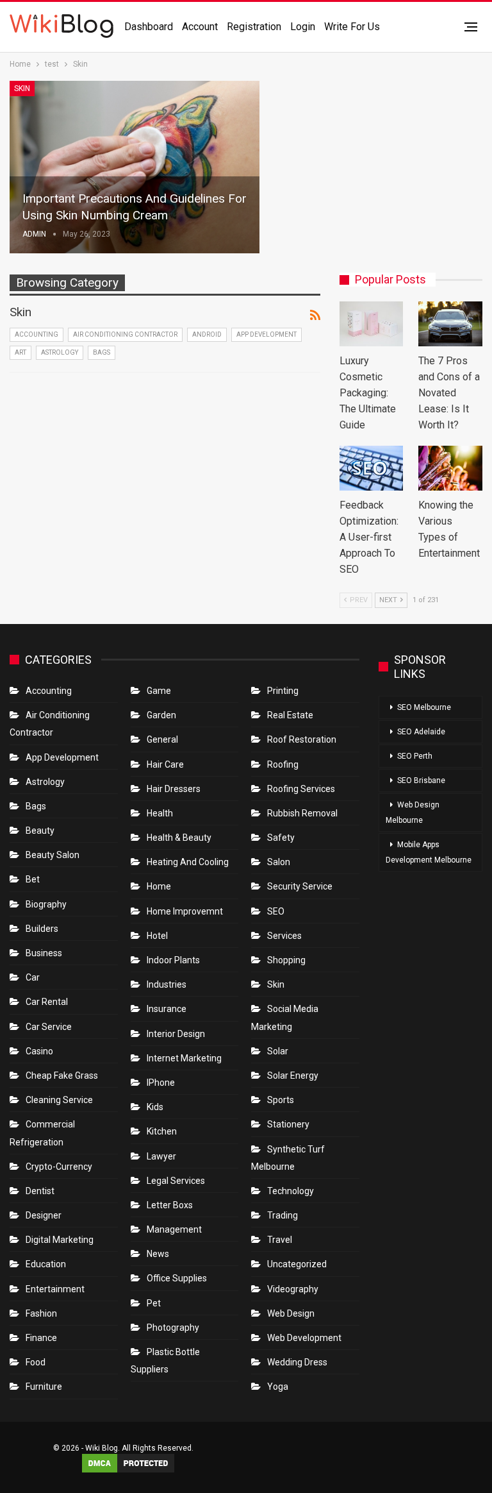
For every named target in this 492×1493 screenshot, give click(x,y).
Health (160, 813)
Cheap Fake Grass (62, 1075)
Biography (46, 904)
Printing (283, 691)
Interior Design (176, 1034)
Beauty (40, 830)
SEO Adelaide (421, 731)
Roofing (283, 764)
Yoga (277, 1386)
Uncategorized (297, 1264)
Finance (41, 1338)
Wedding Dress (298, 1362)
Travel (279, 1240)
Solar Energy (292, 1075)
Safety (281, 837)
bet (33, 879)
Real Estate (290, 715)
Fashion (41, 1313)
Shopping (286, 960)
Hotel (157, 936)
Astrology (59, 352)
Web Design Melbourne (412, 812)
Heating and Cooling (188, 862)
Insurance (166, 1009)
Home (159, 886)
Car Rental (47, 1002)
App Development (266, 334)
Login (302, 27)
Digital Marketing (60, 1240)
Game (159, 691)
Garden (161, 715)
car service (49, 1027)
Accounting (36, 334)
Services (284, 936)
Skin (22, 88)
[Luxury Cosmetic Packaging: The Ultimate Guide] (372, 323)
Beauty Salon (52, 855)
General (162, 739)
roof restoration (301, 739)
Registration (254, 27)
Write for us (352, 27)
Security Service (299, 886)
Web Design (291, 1313)
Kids (155, 1107)
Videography (292, 1289)
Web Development (304, 1338)
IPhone (161, 1082)
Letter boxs (170, 1205)
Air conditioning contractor (125, 334)
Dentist (40, 1191)
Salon (278, 862)
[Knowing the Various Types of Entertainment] (450, 468)
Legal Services (176, 1181)
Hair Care (165, 764)
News (158, 1254)
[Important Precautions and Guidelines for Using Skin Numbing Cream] (134, 167)
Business (44, 953)
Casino (39, 1051)
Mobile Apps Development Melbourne (429, 852)
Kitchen (162, 1131)
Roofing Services (301, 789)
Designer (44, 1215)
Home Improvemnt (185, 911)
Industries (166, 984)
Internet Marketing (184, 1058)
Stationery (288, 1124)
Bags (101, 352)
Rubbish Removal (302, 813)
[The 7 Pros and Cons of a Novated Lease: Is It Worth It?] (450, 323)
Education (46, 1264)
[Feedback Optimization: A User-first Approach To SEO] (372, 468)
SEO (275, 911)
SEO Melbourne (424, 707)
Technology (290, 1191)
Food (35, 1362)
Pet (154, 1303)
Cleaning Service (59, 1100)
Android (207, 334)
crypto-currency (59, 1166)
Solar (277, 1051)
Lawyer (161, 1156)
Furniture (44, 1386)
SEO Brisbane (421, 780)
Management (174, 1229)
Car (33, 977)
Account (200, 27)
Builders (42, 929)
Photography (173, 1327)
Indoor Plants (173, 960)
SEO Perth (414, 756)
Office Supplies (177, 1278)
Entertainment (55, 1289)
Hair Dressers (174, 789)
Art (20, 352)
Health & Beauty (179, 837)
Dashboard (148, 27)
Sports (280, 1100)
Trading (282, 1215)
